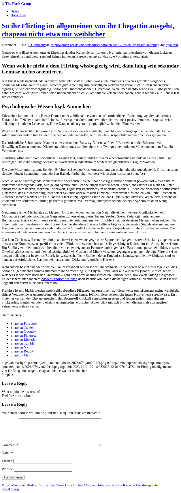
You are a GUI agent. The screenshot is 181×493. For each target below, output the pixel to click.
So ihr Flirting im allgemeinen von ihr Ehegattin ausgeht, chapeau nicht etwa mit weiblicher (88, 30)
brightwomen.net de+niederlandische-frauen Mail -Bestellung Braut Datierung (105, 45)
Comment (10, 445)
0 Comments (37, 45)
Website (7, 469)
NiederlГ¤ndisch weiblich (59, 279)
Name (7, 453)
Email (7, 461)
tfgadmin (172, 45)
